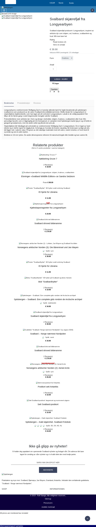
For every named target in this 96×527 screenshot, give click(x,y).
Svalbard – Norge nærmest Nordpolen (48, 334)
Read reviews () (58, 42)
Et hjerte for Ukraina (48, 192)
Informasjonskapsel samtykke (11, 526)
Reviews (37, 103)
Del (50, 92)
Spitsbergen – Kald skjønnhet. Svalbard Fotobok (48, 422)
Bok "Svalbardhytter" (48, 282)
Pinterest (58, 92)
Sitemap (48, 499)
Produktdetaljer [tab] (23, 103)
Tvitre (54, 92)
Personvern (48, 503)
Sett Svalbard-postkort (48, 404)
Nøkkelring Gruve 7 (48, 159)
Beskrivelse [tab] (9, 103)
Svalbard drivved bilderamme (48, 223)
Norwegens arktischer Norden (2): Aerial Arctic (48, 368)
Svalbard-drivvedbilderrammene (47, 112)
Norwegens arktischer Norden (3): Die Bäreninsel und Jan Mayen (48, 247)
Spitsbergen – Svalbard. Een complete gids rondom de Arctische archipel (48, 299)
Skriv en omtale (57, 45)
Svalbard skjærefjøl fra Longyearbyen (48, 316)
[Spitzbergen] (7, 7)
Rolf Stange (41, 495)
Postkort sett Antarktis (48, 387)
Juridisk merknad (48, 507)
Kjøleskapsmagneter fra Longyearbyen (48, 208)
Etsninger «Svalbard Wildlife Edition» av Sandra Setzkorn (48, 176)
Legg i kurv (61, 79)
